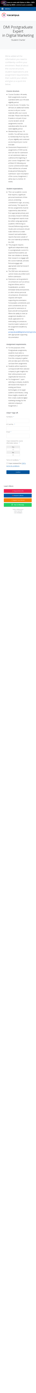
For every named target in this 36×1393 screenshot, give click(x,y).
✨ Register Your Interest (17, 500)
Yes (13, 447)
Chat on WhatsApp (19, 505)
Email (8, 432)
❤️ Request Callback (17, 495)
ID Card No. (10, 424)
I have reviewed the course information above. (14, 442)
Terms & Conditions (13, 460)
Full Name (10, 417)
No (13, 452)
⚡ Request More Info (18, 491)
